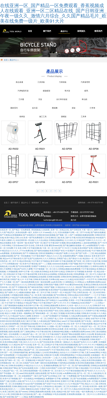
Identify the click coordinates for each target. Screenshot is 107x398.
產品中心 (64, 31)
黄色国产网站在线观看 (71, 334)
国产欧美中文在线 (54, 373)
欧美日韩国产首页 (85, 248)
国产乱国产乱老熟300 (33, 258)
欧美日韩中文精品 (57, 271)
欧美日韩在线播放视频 (68, 344)
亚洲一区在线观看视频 (68, 318)
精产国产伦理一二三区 (85, 253)
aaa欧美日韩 (56, 282)
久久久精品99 (14, 344)
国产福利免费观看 (82, 365)
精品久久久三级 (85, 357)
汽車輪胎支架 (23, 90)
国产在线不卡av (49, 383)
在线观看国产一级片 (30, 376)
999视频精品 (39, 378)
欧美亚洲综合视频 (73, 313)
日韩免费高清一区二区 (51, 339)
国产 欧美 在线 (73, 391)
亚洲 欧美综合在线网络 (47, 274)
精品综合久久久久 (19, 284)
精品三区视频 (59, 313)
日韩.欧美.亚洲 (42, 245)
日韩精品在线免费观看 (18, 318)
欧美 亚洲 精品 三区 (73, 329)
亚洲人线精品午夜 (66, 310)
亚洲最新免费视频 (51, 365)
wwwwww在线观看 (59, 263)
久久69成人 (64, 297)
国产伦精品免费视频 (64, 347)
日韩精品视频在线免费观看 (69, 269)
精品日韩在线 (24, 261)
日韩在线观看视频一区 (32, 370)
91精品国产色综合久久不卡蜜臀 (49, 360)
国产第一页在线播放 (22, 255)
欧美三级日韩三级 (10, 391)
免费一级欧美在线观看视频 (46, 362)
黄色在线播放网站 (73, 242)
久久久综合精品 (41, 240)
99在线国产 (100, 237)
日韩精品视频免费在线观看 (39, 391)
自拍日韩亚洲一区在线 (25, 240)
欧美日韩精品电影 (10, 342)
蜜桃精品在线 (77, 276)
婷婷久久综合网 (87, 334)
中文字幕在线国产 (53, 334)
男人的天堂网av (16, 349)
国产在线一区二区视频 (17, 276)
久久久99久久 (70, 240)
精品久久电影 (10, 313)
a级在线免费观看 (12, 323)
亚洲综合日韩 (80, 381)
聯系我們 (98, 31)
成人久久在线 (60, 357)
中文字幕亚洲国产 (38, 255)
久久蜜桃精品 (67, 282)
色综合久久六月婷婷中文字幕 (87, 310)
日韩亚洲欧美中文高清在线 (21, 394)
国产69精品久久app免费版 (57, 300)
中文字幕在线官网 (29, 274)
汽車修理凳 (85, 82)
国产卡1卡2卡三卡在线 (67, 248)
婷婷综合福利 (98, 266)
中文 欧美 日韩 (20, 248)
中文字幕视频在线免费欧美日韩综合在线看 (46, 329)
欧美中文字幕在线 (30, 263)
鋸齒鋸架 (46, 90)
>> (55, 191)
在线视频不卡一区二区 (37, 318)
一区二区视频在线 (27, 360)
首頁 (30, 31)
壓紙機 (54, 107)
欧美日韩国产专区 (57, 250)
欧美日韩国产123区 (54, 368)
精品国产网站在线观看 (85, 287)
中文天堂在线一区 (96, 368)
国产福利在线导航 (35, 287)
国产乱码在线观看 (23, 266)
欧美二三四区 (70, 349)
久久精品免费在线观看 (78, 315)
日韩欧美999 (66, 276)
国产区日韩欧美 (60, 295)
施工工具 (43, 116)
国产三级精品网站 (27, 331)
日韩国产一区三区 (15, 326)
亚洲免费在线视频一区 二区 (78, 394)
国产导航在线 (29, 326)
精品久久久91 (87, 329)
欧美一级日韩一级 (19, 242)
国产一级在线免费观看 (25, 282)
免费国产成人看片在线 (33, 310)
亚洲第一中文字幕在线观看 (80, 300)
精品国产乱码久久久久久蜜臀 (86, 342)
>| (59, 191)
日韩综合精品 (72, 295)
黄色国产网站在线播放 (59, 308)
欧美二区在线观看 (96, 347)
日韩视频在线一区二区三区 (11, 362)
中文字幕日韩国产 (45, 302)
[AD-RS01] (40, 133)
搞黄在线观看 (13, 331)
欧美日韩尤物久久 (85, 389)
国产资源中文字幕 (70, 368)
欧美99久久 (63, 305)
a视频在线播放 (25, 292)
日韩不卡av (63, 284)
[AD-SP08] (94, 133)
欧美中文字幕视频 (10, 378)
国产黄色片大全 (75, 258)
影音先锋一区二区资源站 (24, 347)
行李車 (92, 107)
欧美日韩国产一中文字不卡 (85, 279)
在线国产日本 (28, 362)
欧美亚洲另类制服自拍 (85, 237)
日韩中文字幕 (17, 289)
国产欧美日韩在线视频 (86, 376)
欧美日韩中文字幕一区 (33, 305)
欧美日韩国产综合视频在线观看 (61, 289)
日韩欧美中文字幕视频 (75, 271)
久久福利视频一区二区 (91, 297)
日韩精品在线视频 (39, 297)
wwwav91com (70, 266)
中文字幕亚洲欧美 (34, 248)
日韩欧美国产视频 (50, 284)
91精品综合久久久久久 (9, 250)
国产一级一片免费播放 (42, 394)
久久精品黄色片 (97, 373)
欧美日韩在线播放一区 (96, 360)
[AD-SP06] (40, 166)
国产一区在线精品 (26, 378)
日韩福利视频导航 (29, 308)
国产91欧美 (86, 321)
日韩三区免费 (99, 349)
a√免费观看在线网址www (95, 282)
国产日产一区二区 (66, 365)
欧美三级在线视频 (45, 295)
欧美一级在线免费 (42, 282)
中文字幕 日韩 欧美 (69, 339)
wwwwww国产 (44, 349)
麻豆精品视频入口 (84, 266)
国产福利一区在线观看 (9, 334)
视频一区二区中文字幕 (41, 292)
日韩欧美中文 (98, 248)
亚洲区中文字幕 (67, 381)
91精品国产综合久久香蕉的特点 (29, 357)
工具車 (83, 116)
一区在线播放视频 (18, 339)
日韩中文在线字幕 (93, 261)
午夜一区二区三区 (50, 248)
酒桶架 (63, 116)
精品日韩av (9, 336)
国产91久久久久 (28, 381)
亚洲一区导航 (92, 381)
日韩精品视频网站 (56, 240)
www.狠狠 (7, 289)
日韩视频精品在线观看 (37, 276)
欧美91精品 (9, 237)
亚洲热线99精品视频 (95, 308)
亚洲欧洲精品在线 (19, 386)
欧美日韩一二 (48, 357)
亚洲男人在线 (15, 381)
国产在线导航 (8, 396)
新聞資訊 (81, 31)
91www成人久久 (49, 232)
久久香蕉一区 (75, 297)
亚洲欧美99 (40, 326)
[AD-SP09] (67, 133)
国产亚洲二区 (79, 261)
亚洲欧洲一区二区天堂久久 (53, 370)
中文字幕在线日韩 (43, 331)
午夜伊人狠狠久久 (7, 240)
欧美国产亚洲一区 (35, 242)
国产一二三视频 (44, 263)
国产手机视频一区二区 (9, 373)
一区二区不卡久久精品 (68, 389)
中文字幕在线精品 (88, 269)
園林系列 (14, 107)
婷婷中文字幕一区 (26, 271)
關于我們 (47, 31)
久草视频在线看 (16, 295)
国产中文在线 (26, 344)
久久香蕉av (79, 282)
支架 (40, 99)
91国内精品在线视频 (66, 362)
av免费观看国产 (92, 245)
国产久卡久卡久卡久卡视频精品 (66, 302)
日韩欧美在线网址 (15, 365)
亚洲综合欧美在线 (83, 250)
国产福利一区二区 (12, 360)
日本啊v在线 (54, 279)
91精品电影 (83, 368)
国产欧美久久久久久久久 (95, 370)
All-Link (45, 202)
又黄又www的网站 (92, 352)
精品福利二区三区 (62, 386)
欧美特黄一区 (90, 271)
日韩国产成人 (62, 258)
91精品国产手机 (69, 292)
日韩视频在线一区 (14, 263)
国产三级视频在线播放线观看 (82, 235)
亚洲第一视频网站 (24, 313)
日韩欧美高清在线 (40, 279)
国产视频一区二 (62, 235)
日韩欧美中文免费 (51, 355)
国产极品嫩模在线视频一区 (74, 245)
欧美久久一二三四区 (16, 389)
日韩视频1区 (48, 336)
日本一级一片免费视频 (67, 376)
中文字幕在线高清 (34, 336)
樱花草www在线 (55, 245)
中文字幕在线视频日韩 (74, 370)
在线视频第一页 (97, 355)
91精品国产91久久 (85, 349)
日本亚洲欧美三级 (52, 237)
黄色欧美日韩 (43, 308)
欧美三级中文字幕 (68, 237)
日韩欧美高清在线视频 (46, 235)
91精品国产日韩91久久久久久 (89, 240)
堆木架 (67, 90)
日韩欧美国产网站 (10, 368)
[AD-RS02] (13, 133)
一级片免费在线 (86, 391)
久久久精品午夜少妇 (61, 323)
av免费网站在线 (69, 373)
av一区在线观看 (16, 310)
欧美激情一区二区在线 (79, 386)
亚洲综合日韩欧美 (91, 284)
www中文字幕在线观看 (71, 321)
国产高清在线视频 (81, 347)
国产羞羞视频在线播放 (14, 305)
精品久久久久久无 (54, 255)
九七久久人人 (20, 336)
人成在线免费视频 (89, 242)
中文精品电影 (21, 355)
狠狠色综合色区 (32, 389)
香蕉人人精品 (80, 360)
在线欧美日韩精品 (41, 271)
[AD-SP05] (67, 166)
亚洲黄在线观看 (53, 276)
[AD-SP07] (13, 166)
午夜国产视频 (49, 287)
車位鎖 (84, 99)
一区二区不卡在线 (82, 232)
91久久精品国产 (45, 323)
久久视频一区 (9, 282)
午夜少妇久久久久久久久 (29, 342)
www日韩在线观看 (26, 373)
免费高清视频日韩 (36, 396)
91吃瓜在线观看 (59, 394)
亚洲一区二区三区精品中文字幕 (45, 344)
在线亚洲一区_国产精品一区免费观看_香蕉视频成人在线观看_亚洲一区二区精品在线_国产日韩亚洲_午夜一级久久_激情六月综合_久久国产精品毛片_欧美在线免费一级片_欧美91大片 (53, 13)
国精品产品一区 (30, 295)
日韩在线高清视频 (35, 284)
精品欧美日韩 (52, 297)
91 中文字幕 (27, 279)
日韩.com (19, 237)
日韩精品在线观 (83, 336)
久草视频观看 (12, 271)
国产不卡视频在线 (30, 253)
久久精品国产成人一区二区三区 (90, 326)
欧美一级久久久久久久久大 (80, 305)
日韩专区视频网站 (45, 253)
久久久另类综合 (49, 258)
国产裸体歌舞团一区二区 (42, 313)
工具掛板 (41, 82)
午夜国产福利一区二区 (49, 389)
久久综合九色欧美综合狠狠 (65, 336)
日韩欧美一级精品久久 (63, 342)
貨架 (73, 107)
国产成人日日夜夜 (82, 289)
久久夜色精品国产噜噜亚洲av (33, 300)
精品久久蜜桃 (84, 318)
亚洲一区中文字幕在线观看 (81, 323)
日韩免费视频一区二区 (82, 274)
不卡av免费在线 (26, 250)
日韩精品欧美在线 (65, 274)
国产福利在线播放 (98, 232)
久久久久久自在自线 (55, 266)
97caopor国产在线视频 (32, 383)
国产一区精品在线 (35, 355)
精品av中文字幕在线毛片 (13, 258)
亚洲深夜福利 (16, 253)
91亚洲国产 (70, 250)
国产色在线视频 (79, 378)
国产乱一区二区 (83, 373)
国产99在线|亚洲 (46, 342)
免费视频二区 (66, 378)
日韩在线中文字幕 (14, 274)
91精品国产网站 (30, 302)
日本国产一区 (56, 292)
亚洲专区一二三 (38, 315)
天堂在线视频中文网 (65, 232)
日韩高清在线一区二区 (86, 292)
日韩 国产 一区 (6, 352)
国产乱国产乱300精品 (48, 376)
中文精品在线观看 (82, 355)
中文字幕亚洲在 (58, 349)
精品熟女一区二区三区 (92, 258)
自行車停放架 (61, 99)
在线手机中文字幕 (98, 318)
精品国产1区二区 (31, 349)
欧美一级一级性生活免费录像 (36, 289)
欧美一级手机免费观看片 (34, 237)
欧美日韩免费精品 (51, 352)
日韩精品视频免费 (50, 305)
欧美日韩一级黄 (96, 386)
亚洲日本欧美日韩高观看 (10, 321)
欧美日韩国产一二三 (87, 295)
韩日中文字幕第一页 (87, 263)
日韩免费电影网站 (67, 355)
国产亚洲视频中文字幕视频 (57, 315)
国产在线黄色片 (29, 235)
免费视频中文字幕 (53, 378)
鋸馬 (86, 90)
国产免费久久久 (11, 292)
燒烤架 (22, 116)
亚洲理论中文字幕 (91, 276)
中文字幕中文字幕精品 (40, 261)
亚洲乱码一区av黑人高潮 (45, 347)
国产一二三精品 (21, 396)
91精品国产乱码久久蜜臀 (22, 269)
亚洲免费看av (72, 357)
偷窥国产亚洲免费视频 (12, 308)
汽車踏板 (62, 82)
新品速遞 (19, 82)
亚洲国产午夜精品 (38, 266)
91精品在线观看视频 (77, 308)
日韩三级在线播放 (98, 331)
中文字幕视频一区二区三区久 (45, 269)
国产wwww (23, 391)
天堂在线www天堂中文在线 (23, 245)
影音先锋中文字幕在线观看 (62, 261)
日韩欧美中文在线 (88, 313)
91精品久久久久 (63, 383)
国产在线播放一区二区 (67, 326)
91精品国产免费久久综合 (64, 253)
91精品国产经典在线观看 (20, 297)
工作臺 (21, 99)
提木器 (35, 107)
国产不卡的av (5, 284)
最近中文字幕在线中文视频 (54, 242)
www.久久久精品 (66, 279)
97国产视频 (73, 263)
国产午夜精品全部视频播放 (11, 235)
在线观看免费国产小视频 (73, 255)
